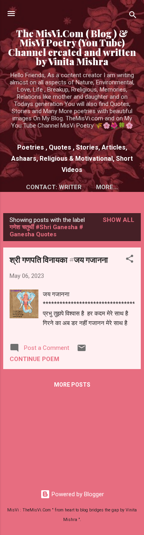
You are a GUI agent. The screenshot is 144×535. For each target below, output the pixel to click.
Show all (118, 220)
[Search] (133, 16)
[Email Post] (81, 350)
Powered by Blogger (77, 494)
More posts (72, 384)
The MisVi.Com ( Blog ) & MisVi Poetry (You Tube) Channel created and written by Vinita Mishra (72, 47)
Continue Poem (34, 359)
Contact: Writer (54, 187)
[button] (129, 260)
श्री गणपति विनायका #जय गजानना (59, 259)
